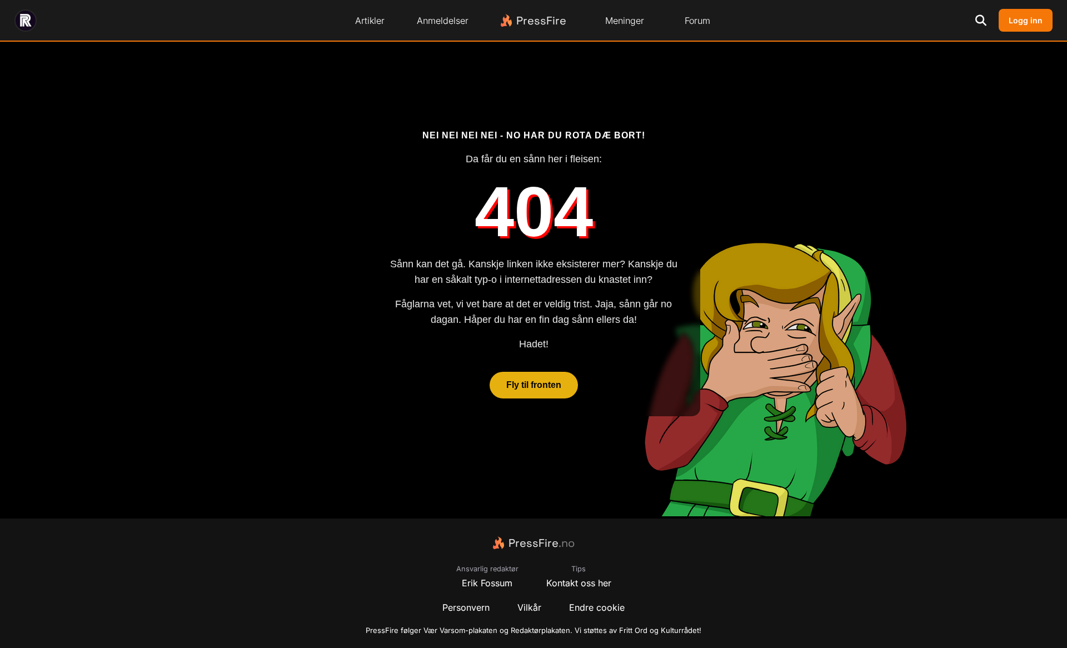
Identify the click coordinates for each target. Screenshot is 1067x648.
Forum (697, 20)
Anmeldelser (442, 20)
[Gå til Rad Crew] (25, 20)
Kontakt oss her (578, 583)
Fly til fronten (533, 385)
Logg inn (1026, 20)
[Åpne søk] (981, 20)
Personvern (466, 607)
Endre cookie (597, 607)
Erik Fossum (487, 583)
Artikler (370, 20)
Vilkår (529, 607)
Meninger (624, 20)
